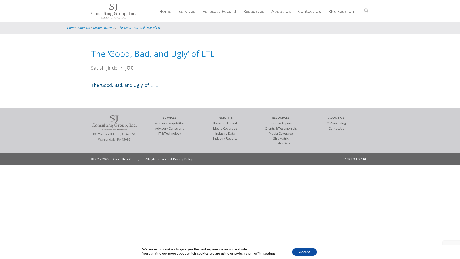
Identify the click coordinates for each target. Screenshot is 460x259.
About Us (281, 11)
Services (186, 11)
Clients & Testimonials (281, 128)
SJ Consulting (336, 123)
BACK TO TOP (353, 159)
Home (165, 11)
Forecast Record (219, 11)
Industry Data (225, 133)
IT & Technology (169, 133)
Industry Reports (225, 138)
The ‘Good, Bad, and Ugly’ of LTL (139, 27)
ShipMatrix (281, 138)
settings (269, 253)
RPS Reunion (341, 11)
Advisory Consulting (169, 128)
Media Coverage (104, 27)
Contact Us (309, 11)
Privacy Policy (183, 159)
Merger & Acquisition (170, 123)
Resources (253, 11)
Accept (304, 252)
